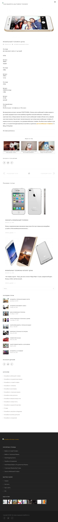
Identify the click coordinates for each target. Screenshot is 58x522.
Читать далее (9, 232)
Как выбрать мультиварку (10, 389)
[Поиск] (53, 288)
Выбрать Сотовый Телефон (11, 451)
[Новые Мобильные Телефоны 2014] (44, 502)
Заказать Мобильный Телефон (16, 220)
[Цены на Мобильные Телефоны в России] (39, 502)
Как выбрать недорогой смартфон (12, 405)
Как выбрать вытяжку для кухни (12, 414)
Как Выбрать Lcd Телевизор (16, 351)
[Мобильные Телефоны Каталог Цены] (29, 251)
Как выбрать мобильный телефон (21, 44)
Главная (6, 481)
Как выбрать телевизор (10, 385)
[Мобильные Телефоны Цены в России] (34, 502)
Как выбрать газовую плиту (11, 401)
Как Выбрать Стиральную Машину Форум (20, 299)
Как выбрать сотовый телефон (11, 382)
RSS (5, 491)
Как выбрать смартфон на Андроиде (13, 411)
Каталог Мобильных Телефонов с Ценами (20, 318)
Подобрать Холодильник (10, 461)
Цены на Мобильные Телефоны (17, 312)
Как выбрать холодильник (10, 418)
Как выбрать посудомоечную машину (13, 379)
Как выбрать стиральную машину (12, 392)
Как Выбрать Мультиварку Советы (18, 305)
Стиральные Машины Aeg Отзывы (12, 468)
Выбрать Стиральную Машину (11, 454)
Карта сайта (7, 487)
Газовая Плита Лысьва (15, 338)
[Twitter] (8, 162)
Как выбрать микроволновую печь (12, 398)
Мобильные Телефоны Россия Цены (19, 331)
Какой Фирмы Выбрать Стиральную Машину (20, 325)
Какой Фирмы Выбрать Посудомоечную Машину (16, 464)
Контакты (6, 484)
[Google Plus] (11, 162)
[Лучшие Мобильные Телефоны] (25, 502)
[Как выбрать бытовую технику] (15, 3)
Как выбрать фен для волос (11, 395)
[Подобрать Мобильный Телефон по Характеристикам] (15, 502)
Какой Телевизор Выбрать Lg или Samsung (20, 344)
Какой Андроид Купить (10, 457)
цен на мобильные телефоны (45, 123)
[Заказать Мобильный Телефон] (29, 201)
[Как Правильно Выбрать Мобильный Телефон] (20, 502)
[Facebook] (4, 162)
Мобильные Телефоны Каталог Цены (19, 270)
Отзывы (6, 408)
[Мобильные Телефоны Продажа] (29, 502)
